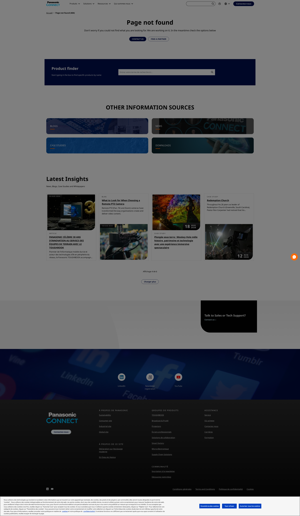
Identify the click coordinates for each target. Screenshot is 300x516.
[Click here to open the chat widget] (294, 256)
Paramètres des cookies (210, 506)
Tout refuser (229, 506)
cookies (65, 511)
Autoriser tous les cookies (250, 506)
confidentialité (89, 511)
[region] (150, 506)
